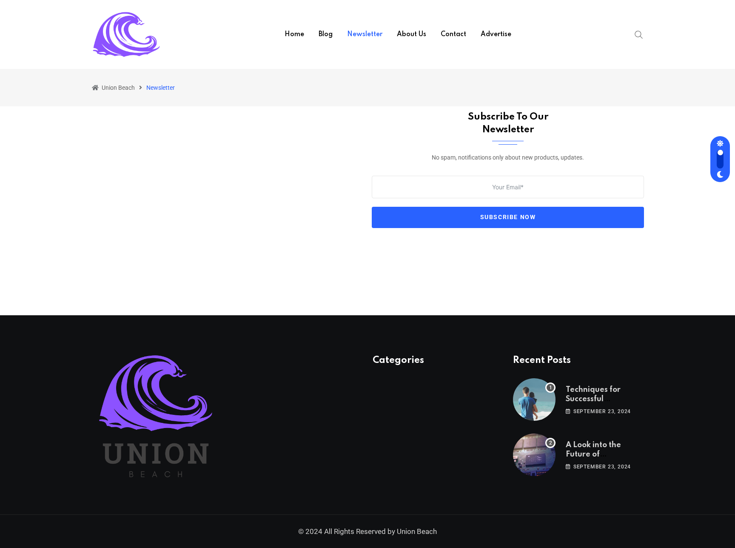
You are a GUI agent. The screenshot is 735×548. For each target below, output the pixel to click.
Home (294, 34)
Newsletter (364, 34)
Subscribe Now (508, 217)
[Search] (639, 34)
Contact (453, 34)
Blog (326, 34)
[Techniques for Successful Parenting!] (534, 399)
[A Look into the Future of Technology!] (534, 455)
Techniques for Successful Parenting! (593, 399)
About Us (411, 34)
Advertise (496, 34)
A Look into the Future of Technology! (593, 454)
